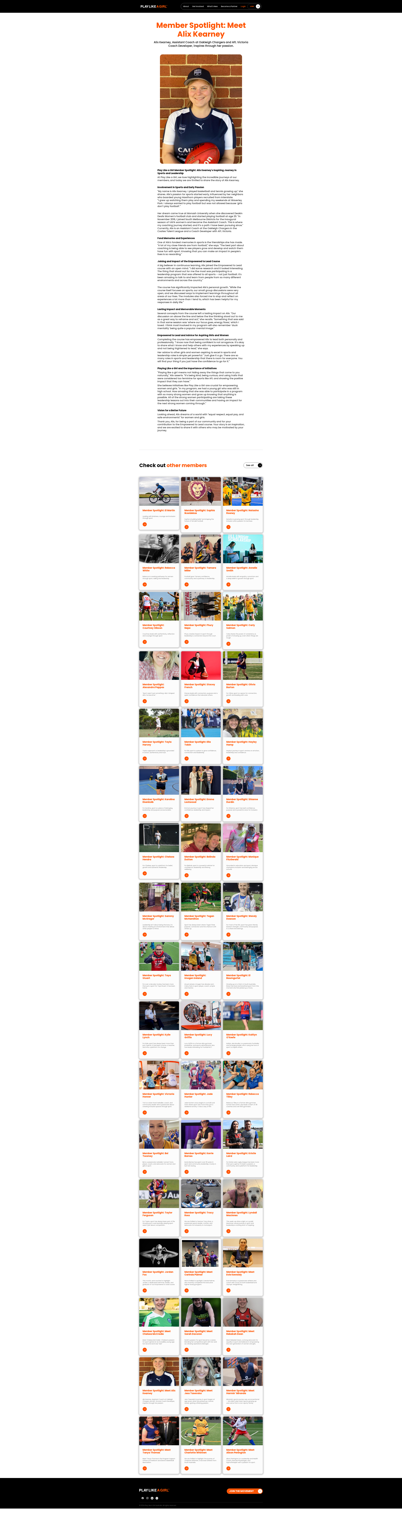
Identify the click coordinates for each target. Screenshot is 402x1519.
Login (243, 6)
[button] (198, 6)
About (186, 6)
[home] (154, 6)
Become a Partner (229, 6)
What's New (212, 6)
